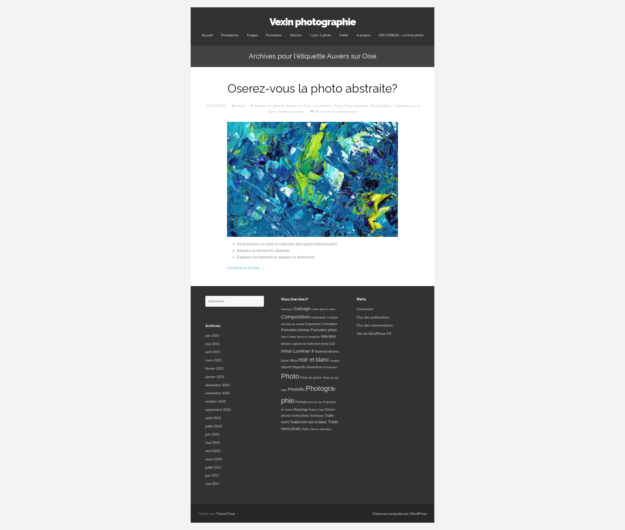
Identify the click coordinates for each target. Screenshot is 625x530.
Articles (296, 35)
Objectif (286, 367)
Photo (338, 106)
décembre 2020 (217, 385)
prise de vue (314, 402)
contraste (318, 317)
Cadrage (301, 308)
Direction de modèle (292, 324)
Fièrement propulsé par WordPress (400, 514)
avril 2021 (212, 352)
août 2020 (213, 418)
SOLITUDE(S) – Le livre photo (401, 35)
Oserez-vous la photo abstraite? (312, 88)
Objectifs (298, 367)
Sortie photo (300, 415)
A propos (363, 35)
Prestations (229, 35)
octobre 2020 (215, 401)
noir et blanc (322, 106)
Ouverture (314, 367)
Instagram (314, 336)
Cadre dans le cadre (323, 309)
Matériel (321, 351)
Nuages (335, 360)
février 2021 (214, 368)
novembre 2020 (217, 393)
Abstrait (260, 106)
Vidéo (343, 35)
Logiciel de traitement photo (310, 344)
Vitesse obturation (320, 429)
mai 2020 (212, 442)
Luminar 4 (303, 351)
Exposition (312, 324)
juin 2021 (212, 335)
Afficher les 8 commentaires (335, 112)
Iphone (286, 344)
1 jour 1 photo (320, 35)
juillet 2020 (213, 426)
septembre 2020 (218, 410)
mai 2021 (212, 344)
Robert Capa (316, 409)
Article (240, 106)
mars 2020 (213, 459)
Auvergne (286, 309)
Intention (328, 336)
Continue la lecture (246, 268)
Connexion (365, 309)
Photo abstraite (356, 106)
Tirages (252, 35)
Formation (274, 35)
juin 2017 (212, 475)
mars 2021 (213, 360)
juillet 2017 (213, 467)
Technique (317, 415)
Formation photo (324, 330)
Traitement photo (291, 112)
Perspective (330, 367)
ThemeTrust (225, 514)
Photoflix (296, 389)
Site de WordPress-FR (374, 334)
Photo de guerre (311, 377)
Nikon (294, 360)
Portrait (300, 402)
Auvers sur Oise (298, 106)
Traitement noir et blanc (308, 422)
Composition (295, 316)
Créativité (332, 317)
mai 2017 (212, 484)
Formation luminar (295, 330)
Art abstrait (275, 106)
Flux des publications (373, 317)
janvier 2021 (214, 377)
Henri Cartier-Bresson (294, 336)
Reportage (301, 409)
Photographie (380, 106)
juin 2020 (212, 434)
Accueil (207, 35)
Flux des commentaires (375, 325)
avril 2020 (212, 451)
